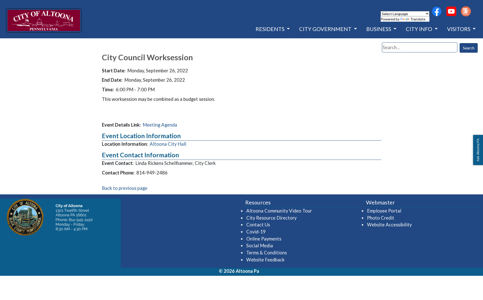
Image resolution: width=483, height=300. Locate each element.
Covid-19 (256, 231)
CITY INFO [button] (419, 29)
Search (468, 47)
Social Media (259, 245)
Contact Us (258, 224)
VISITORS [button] (459, 29)
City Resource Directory (271, 218)
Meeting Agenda (160, 125)
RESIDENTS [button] (271, 29)
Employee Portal (384, 211)
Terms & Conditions (266, 252)
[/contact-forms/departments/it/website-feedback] (466, 11)
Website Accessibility (389, 224)
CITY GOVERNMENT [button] (325, 29)
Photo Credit (380, 218)
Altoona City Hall (168, 144)
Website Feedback (265, 259)
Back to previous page (124, 188)
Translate (417, 19)
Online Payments (263, 239)
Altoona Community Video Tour (279, 211)
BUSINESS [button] (379, 29)
